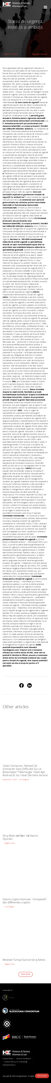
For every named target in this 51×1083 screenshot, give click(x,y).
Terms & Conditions (23, 1059)
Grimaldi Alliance (9, 1065)
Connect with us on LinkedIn (15, 1062)
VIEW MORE (25, 974)
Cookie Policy (8, 1059)
